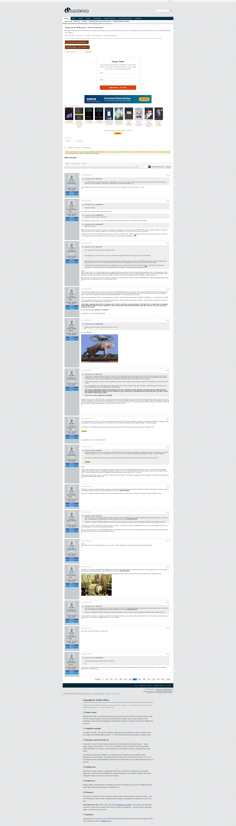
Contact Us (142, 685)
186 (149, 679)
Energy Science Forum (125, 18)
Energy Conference (110, 18)
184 (139, 679)
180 (121, 679)
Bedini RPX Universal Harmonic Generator (100, 21)
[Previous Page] (162, 167)
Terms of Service (159, 685)
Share (72, 192)
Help (136, 685)
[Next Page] (163, 167)
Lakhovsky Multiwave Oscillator (121, 21)
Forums (66, 18)
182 (130, 679)
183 (135, 679)
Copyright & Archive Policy (112, 693)
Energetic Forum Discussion (74, 147)
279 (163, 679)
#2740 (168, 512)
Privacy (150, 685)
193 (154, 679)
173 (116, 679)
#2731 (168, 175)
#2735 (168, 320)
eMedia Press (108, 23)
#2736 (168, 370)
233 (158, 679)
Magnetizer (138, 18)
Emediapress (97, 18)
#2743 (168, 602)
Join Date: (69, 188)
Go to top (168, 685)
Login (169, 1)
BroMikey (71, 327)
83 (106, 679)
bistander (72, 182)
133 (111, 679)
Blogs (73, 18)
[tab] (67, 163)
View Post (100, 178)
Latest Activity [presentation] (75, 163)
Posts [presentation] (67, 163)
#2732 (168, 201)
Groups (88, 18)
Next (168, 679)
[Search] (170, 10)
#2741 (168, 541)
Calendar (84, 21)
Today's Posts (68, 21)
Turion (72, 208)
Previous (97, 679)
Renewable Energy (86, 147)
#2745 (168, 654)
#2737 (168, 418)
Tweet (72, 194)
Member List (77, 21)
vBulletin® (164, 690)
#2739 (168, 486)
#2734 (168, 289)
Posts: (70, 189)
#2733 (168, 243)
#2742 (168, 567)
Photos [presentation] (84, 163)
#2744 (168, 628)
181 (125, 679)
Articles (81, 18)
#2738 (168, 446)
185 (144, 679)
